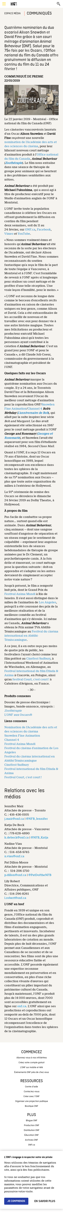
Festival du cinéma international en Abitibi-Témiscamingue (31, 635)
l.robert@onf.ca (15, 898)
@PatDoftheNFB (39, 875)
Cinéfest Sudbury (38, 658)
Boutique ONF (31, 1106)
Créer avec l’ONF (31, 1096)
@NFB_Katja (39, 837)
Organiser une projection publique (31, 1101)
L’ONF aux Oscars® (18, 714)
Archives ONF (31, 1140)
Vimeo (8, 233)
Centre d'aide (31, 1086)
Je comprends (16, 1201)
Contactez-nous (31, 1091)
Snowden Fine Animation (22, 735)
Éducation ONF (31, 1135)
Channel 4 (34, 408)
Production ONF (31, 1125)
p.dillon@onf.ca (15, 875)
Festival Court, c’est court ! (23, 777)
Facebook (44, 229)
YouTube (24, 233)
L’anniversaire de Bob (33, 412)
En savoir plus (44, 1201)
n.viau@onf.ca (14, 856)
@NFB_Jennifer (37, 818)
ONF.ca (30, 229)
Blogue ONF (31, 1120)
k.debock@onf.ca (16, 837)
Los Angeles (47, 602)
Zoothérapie (13, 163)
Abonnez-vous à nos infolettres (31, 1057)
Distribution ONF (31, 1130)
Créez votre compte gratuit (31, 1062)
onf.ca (21, 1006)
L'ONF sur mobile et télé (31, 1067)
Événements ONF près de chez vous (31, 1072)
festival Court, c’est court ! (30, 679)
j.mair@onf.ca (14, 818)
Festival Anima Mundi (19, 594)
